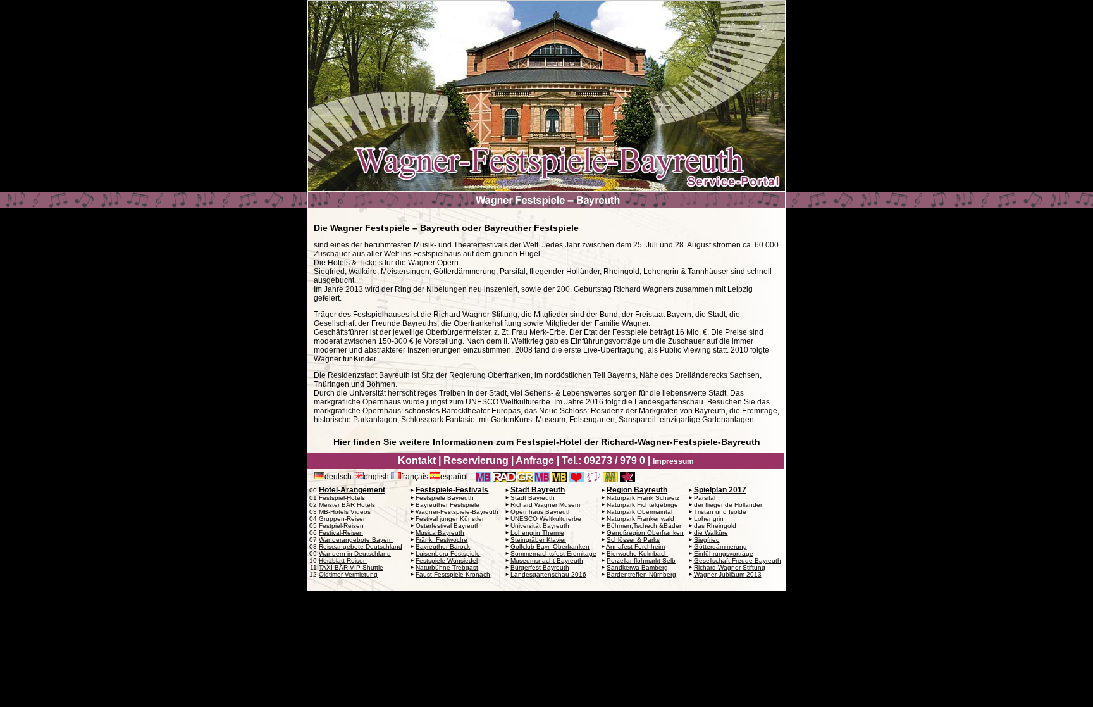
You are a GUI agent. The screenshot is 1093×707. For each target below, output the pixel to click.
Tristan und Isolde (720, 511)
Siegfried (707, 539)
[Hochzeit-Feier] (695, 476)
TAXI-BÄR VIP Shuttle (351, 567)
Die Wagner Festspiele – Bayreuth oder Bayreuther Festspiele (446, 228)
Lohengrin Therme (537, 532)
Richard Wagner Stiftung (729, 567)
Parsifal (704, 497)
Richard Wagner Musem (545, 504)
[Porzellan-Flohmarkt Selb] (644, 476)
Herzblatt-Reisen (343, 560)
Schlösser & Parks (633, 539)
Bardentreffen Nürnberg (641, 574)
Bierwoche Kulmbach (637, 553)
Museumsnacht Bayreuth (546, 560)
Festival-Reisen (341, 532)
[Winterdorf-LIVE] (712, 476)
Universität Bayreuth (539, 525)
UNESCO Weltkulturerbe (545, 518)
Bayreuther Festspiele (447, 504)
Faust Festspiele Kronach (453, 574)
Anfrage (535, 460)
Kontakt (417, 460)
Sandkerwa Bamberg (637, 567)
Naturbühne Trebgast (447, 567)
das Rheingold (715, 525)
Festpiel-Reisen (341, 525)
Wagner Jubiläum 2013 (728, 574)
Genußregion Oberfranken (645, 532)
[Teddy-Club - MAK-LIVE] (730, 476)
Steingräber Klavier (538, 539)
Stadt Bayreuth (537, 489)
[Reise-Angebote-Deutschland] (504, 476)
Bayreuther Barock (443, 546)
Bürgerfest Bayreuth (539, 567)
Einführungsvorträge (723, 553)
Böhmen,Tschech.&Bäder (644, 525)
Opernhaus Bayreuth (541, 511)
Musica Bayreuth (440, 532)
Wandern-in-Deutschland (355, 553)
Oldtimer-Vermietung (348, 574)
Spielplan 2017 (720, 489)
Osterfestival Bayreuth (448, 525)
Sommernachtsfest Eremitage (553, 553)
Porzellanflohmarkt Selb (641, 560)
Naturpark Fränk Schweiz (643, 497)
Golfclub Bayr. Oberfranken (550, 546)
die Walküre (711, 532)
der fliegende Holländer (728, 504)
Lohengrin (709, 518)
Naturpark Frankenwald (640, 518)
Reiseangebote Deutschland (360, 546)
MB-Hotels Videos (345, 511)
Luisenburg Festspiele (448, 553)
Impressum (673, 461)
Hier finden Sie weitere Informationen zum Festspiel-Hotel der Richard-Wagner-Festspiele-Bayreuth (546, 442)
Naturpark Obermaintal (639, 511)
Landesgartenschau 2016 (548, 574)
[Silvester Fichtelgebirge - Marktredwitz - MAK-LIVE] (678, 476)
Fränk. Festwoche (441, 539)
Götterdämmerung (720, 546)
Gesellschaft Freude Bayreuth (737, 560)
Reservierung (476, 460)
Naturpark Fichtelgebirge (642, 504)
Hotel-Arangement (352, 489)
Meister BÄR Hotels (347, 504)
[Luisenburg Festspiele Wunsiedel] (593, 476)
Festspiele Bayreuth (445, 497)
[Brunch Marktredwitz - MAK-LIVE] (661, 476)
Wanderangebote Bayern (356, 539)
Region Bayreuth (637, 489)
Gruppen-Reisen (343, 518)
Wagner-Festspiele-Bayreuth (457, 511)
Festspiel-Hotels (342, 497)
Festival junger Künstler (450, 518)
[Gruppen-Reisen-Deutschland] (525, 476)
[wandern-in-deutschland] (767, 476)
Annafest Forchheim (635, 546)
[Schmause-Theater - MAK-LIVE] (747, 476)
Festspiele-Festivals (452, 489)
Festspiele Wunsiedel (447, 560)
